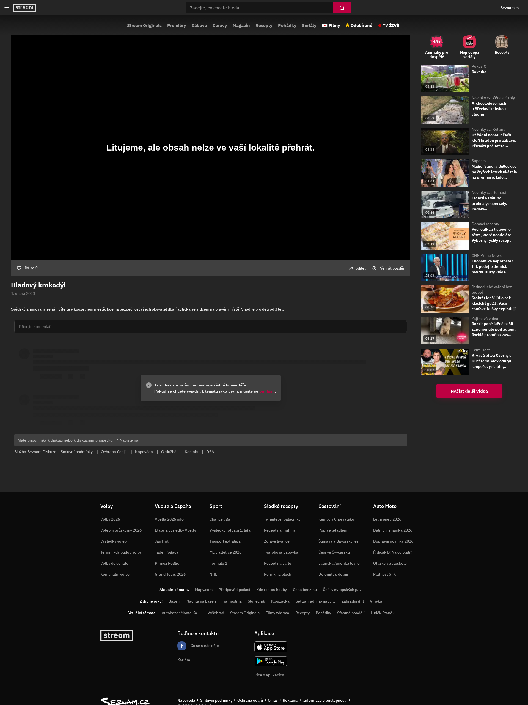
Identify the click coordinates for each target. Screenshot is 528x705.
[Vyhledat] (342, 7)
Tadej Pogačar (167, 552)
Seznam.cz (510, 8)
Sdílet (361, 268)
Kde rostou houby (271, 589)
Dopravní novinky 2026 (393, 541)
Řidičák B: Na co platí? (392, 552)
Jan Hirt (162, 541)
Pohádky (287, 25)
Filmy (334, 25)
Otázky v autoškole (390, 563)
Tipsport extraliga (225, 541)
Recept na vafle (277, 563)
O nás (273, 700)
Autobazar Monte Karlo (182, 612)
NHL (213, 574)
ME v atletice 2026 (225, 552)
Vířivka (376, 601)
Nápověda (186, 700)
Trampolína (232, 601)
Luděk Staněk (383, 612)
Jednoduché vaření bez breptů (492, 289)
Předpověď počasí (234, 589)
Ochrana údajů (250, 700)
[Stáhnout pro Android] (270, 661)
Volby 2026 (110, 519)
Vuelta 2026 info (169, 519)
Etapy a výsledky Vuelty (175, 530)
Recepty (264, 25)
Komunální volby (115, 574)
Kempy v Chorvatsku (336, 519)
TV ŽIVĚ (391, 25)
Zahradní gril (353, 601)
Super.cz (479, 160)
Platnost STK (384, 574)
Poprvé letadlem (332, 530)
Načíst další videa (469, 391)
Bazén (174, 601)
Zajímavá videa (485, 318)
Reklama (290, 700)
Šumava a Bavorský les (338, 541)
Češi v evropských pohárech (347, 589)
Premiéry (176, 25)
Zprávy (220, 25)
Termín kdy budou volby (121, 552)
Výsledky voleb (113, 541)
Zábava (199, 25)
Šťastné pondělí (351, 612)
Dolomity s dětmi (333, 574)
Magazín (241, 25)
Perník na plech (277, 574)
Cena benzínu (305, 589)
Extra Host (481, 349)
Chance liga (220, 519)
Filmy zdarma (277, 612)
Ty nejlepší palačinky (282, 519)
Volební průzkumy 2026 (121, 530)
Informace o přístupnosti (325, 700)
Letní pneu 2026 (387, 519)
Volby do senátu (114, 563)
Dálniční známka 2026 (392, 530)
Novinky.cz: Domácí (489, 192)
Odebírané (361, 25)
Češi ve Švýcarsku (334, 552)
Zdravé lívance (277, 541)
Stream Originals (144, 25)
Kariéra (183, 659)
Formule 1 (218, 563)
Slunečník (256, 601)
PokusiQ (479, 66)
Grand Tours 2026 (170, 574)
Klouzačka (280, 601)
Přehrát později (391, 268)
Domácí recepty (485, 223)
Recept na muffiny (280, 530)
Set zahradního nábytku (316, 601)
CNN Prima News (487, 255)
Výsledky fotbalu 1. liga (230, 530)
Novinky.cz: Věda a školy (493, 97)
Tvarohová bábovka (281, 552)
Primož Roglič (167, 563)
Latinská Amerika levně (339, 563)
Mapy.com (204, 589)
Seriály (309, 25)
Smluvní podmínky (216, 700)
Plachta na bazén (201, 601)
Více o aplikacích (269, 675)
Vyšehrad (216, 612)
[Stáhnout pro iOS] (270, 646)
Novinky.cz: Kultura (488, 129)
